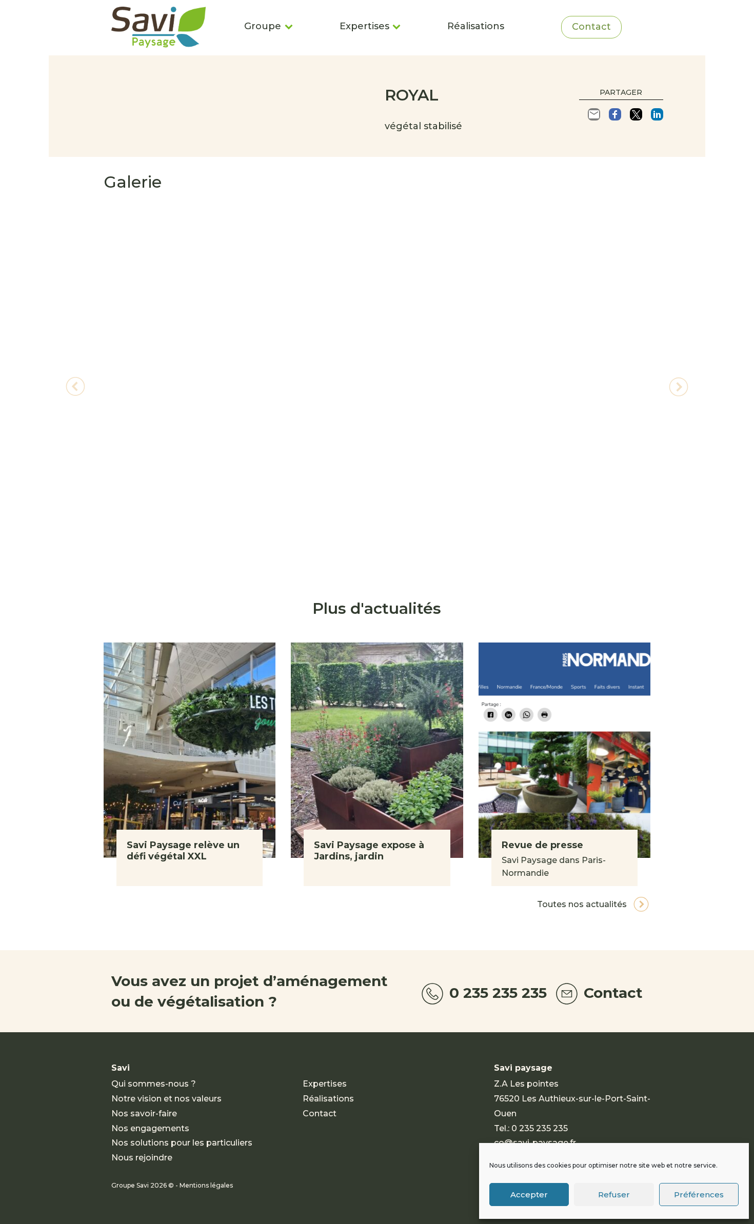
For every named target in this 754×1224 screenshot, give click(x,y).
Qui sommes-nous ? (153, 1084)
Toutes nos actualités (583, 904)
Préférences (699, 1194)
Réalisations (475, 26)
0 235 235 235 (496, 992)
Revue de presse (542, 845)
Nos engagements (150, 1128)
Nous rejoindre (141, 1157)
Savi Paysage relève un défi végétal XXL (183, 850)
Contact (591, 26)
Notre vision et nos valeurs (166, 1098)
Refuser (614, 1194)
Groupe (262, 26)
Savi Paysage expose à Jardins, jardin (369, 850)
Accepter (529, 1194)
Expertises (364, 26)
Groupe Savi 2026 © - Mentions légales (172, 1185)
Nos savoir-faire (144, 1113)
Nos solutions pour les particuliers (181, 1143)
